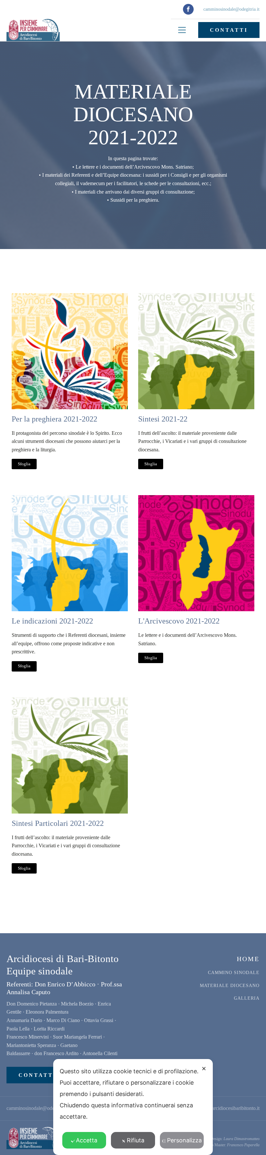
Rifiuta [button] (135, 1140)
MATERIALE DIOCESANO (230, 985)
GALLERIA (247, 998)
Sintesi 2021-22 (162, 419)
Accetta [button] (86, 1140)
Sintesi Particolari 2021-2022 (58, 823)
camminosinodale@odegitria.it (231, 9)
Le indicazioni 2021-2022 (52, 621)
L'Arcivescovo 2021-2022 (179, 621)
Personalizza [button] (184, 1140)
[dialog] (133, 1107)
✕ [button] (203, 1068)
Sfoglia (24, 464)
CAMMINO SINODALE (234, 972)
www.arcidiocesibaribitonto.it (229, 1108)
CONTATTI (229, 30)
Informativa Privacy (239, 1131)
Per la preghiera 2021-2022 (54, 419)
